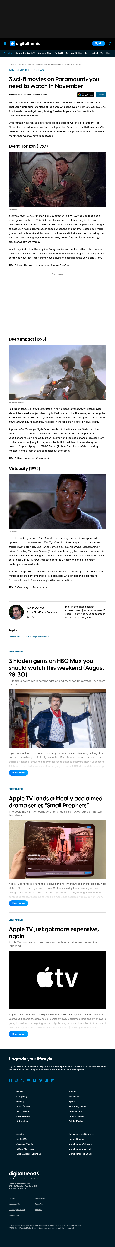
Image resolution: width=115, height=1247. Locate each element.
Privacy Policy (40, 1198)
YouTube (28, 1080)
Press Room (39, 1204)
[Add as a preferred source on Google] (85, 94)
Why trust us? (75, 64)
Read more (18, 772)
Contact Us (21, 1139)
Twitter (22, 1080)
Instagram (16, 1080)
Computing (21, 1096)
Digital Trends (19, 48)
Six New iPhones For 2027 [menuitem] (50, 53)
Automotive (22, 1121)
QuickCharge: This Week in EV (38, 636)
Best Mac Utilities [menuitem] (74, 53)
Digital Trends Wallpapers (80, 1144)
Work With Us (14, 1204)
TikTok (34, 1080)
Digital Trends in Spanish (80, 1148)
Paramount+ (21, 102)
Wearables (74, 1096)
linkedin (28, 617)
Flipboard (52, 1080)
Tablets (72, 1091)
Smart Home (22, 1111)
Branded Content (77, 1139)
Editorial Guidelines (25, 1148)
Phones (19, 1091)
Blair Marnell (16, 94)
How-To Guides (76, 1116)
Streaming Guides (77, 1106)
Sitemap (38, 1209)
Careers (12, 1198)
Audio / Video (23, 1106)
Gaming (20, 1101)
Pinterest (40, 1080)
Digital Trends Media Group (26, 1228)
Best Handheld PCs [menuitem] (94, 53)
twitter (33, 617)
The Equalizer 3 (53, 542)
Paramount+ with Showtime (53, 265)
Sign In (98, 43)
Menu (5, 44)
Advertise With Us (24, 1144)
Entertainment (23, 1116)
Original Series (76, 1121)
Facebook (10, 1080)
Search (110, 44)
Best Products (75, 1111)
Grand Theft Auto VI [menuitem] (25, 53)
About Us (20, 1134)
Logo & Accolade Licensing (28, 1153)
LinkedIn (46, 1080)
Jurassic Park (76, 237)
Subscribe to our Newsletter (81, 1134)
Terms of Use (14, 1215)
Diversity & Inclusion (17, 1209)
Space (72, 1101)
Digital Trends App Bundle (80, 1153)
